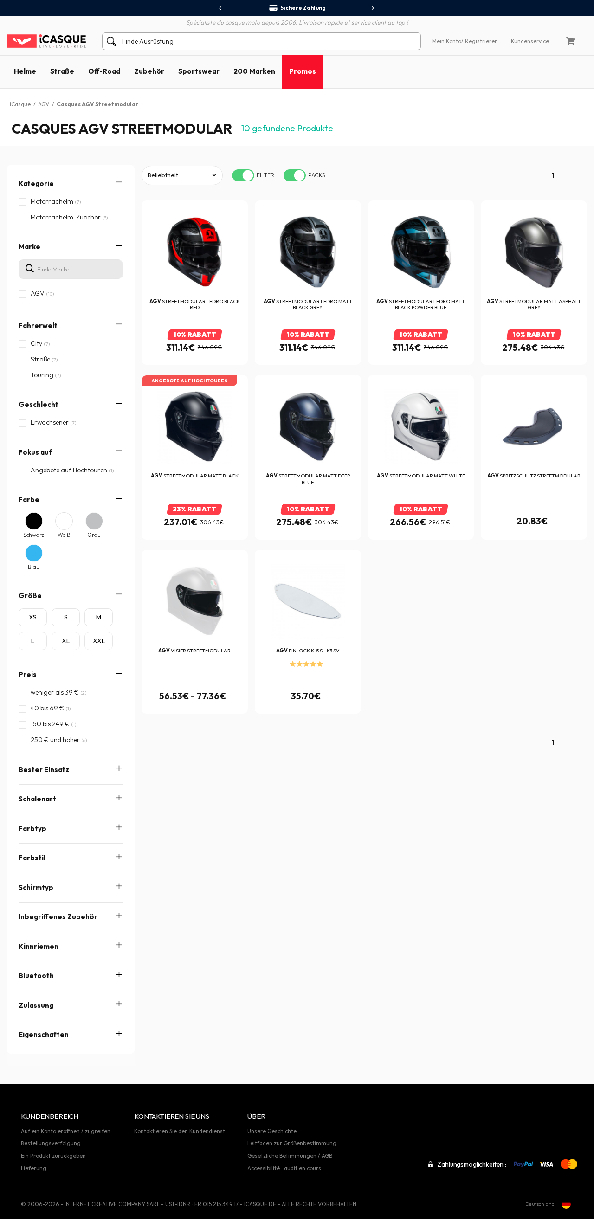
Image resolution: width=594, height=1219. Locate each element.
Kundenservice (530, 41)
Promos (302, 71)
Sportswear (199, 71)
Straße (62, 71)
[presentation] (220, 8)
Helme (25, 71)
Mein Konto (446, 41)
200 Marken (254, 71)
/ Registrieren (479, 41)
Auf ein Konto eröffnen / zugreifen (65, 1131)
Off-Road (104, 71)
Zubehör (149, 71)
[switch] (243, 175)
